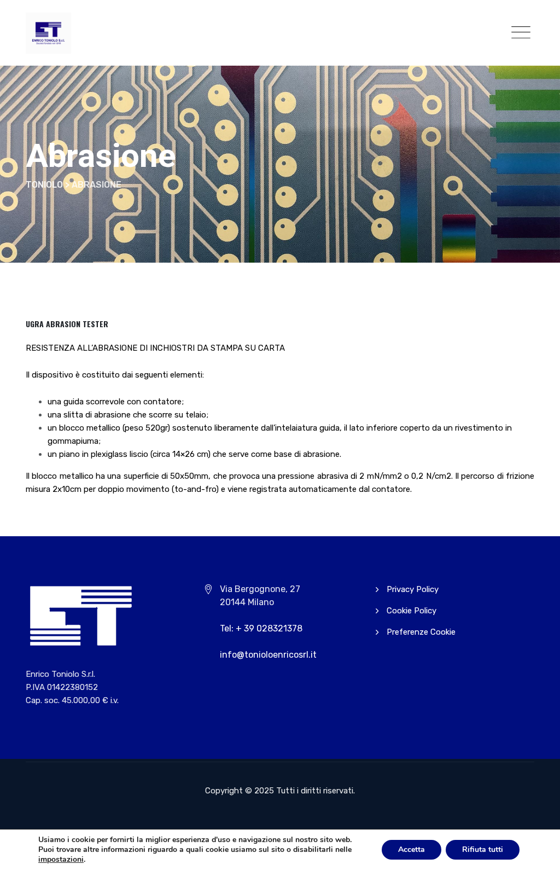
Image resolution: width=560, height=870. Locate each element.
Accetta (411, 849)
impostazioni (61, 860)
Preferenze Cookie (421, 632)
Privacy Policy (413, 589)
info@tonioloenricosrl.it (268, 654)
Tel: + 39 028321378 (261, 628)
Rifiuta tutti (482, 849)
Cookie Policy (411, 611)
